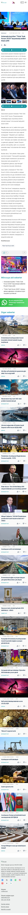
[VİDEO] (14, 503)
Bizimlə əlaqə (5, 907)
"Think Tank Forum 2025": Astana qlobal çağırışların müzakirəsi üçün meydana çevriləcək (14, 291)
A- (1, 45)
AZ (22, 2)
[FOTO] (14, 442)
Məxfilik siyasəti (6, 909)
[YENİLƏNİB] (14, 625)
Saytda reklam (5, 904)
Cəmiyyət (4, 613)
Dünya (3, 345)
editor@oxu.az (5, 897)
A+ (5, 45)
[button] (25, 101)
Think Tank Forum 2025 (8, 245)
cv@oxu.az (4, 891)
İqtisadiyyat (5, 403)
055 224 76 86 (5, 900)
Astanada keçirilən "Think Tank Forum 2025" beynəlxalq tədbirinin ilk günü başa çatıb (14, 284)
